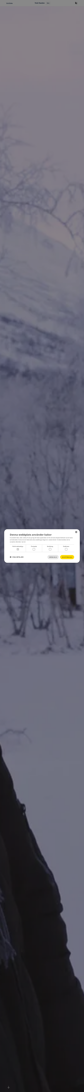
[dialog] (42, 546)
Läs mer (24, 541)
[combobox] (76, 532)
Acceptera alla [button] (67, 557)
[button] (16, 557)
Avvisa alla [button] (53, 557)
